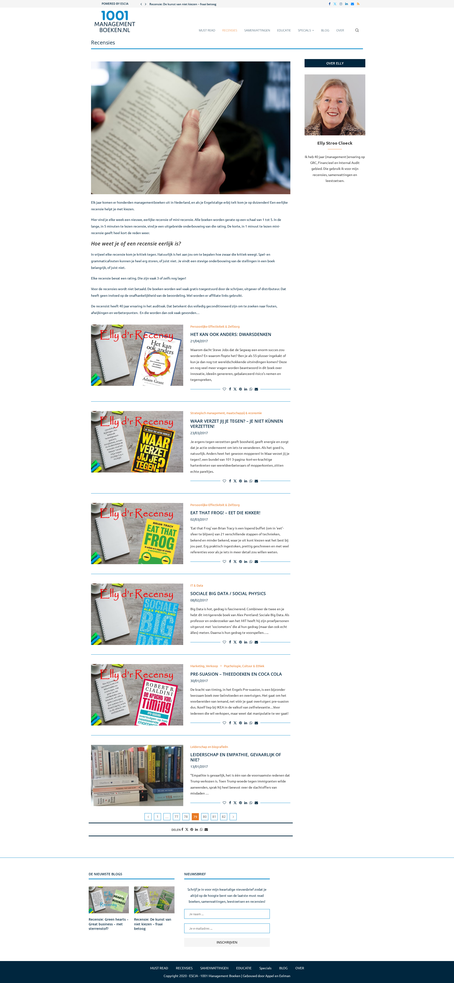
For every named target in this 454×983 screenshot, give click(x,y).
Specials (304, 30)
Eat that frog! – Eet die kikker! (225, 512)
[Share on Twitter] (235, 389)
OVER (340, 30)
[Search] (357, 32)
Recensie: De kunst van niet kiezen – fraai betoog (152, 924)
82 (224, 816)
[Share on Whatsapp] (250, 389)
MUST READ (207, 30)
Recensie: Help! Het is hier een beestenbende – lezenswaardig (191, 4)
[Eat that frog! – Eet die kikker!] (137, 533)
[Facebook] (329, 4)
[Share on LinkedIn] (245, 389)
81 (214, 816)
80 (205, 816)
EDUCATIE (284, 30)
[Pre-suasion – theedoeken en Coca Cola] (137, 694)
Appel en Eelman (277, 976)
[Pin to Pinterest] (240, 389)
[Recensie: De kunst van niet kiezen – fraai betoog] (154, 899)
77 (176, 816)
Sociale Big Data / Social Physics (228, 593)
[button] (141, 4)
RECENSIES (229, 30)
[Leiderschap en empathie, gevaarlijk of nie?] (137, 775)
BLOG (325, 30)
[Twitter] (334, 4)
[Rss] (358, 4)
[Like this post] (224, 389)
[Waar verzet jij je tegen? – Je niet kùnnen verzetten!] (137, 441)
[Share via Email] (256, 389)
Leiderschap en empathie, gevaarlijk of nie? (235, 757)
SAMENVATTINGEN (257, 30)
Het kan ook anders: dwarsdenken (230, 334)
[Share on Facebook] (230, 389)
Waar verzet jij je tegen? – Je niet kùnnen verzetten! (236, 423)
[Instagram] (341, 4)
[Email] (352, 4)
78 (186, 816)
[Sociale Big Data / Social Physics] (137, 614)
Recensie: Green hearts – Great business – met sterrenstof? (108, 924)
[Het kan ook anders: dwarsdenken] (137, 355)
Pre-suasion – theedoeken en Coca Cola (236, 674)
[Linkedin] (346, 4)
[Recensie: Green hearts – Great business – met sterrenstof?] (109, 899)
